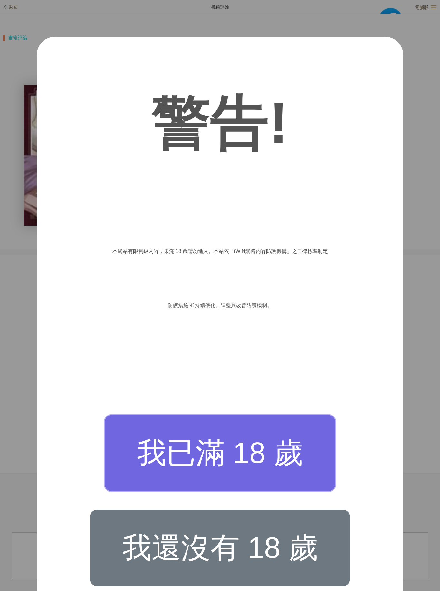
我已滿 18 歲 (220, 452)
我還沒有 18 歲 (220, 547)
